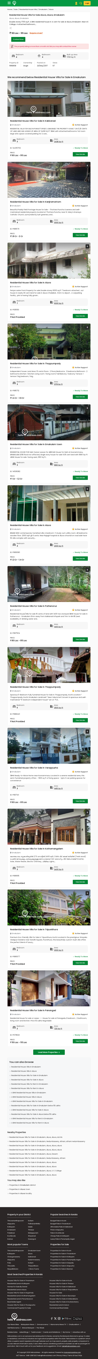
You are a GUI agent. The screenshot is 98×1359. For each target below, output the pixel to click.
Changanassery (13, 1257)
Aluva (30, 1253)
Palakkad (11, 1233)
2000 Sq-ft (58, 546)
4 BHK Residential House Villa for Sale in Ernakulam (32, 1101)
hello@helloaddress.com (71, 1346)
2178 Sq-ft (58, 384)
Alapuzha (11, 1224)
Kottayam (11, 1227)
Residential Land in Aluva (16, 1289)
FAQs (80, 1355)
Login (87, 3)
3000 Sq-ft (58, 222)
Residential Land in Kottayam (18, 1283)
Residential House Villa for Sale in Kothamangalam (36, 848)
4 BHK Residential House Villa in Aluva (26, 1097)
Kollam (30, 1221)
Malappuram (33, 1233)
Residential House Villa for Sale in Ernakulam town (36, 444)
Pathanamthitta (34, 1224)
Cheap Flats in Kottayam (59, 1236)
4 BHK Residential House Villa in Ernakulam (28, 1092)
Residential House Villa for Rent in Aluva (27, 1088)
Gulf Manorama (13, 1328)
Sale (16, 9)
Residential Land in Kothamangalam (21, 1296)
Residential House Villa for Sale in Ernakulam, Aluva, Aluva (32, 1162)
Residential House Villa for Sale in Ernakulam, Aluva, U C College (35, 1171)
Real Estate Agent (14, 1302)
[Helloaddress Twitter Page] (55, 1319)
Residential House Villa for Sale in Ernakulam (29, 1075)
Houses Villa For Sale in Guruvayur (63, 1296)
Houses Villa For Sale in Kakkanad (63, 1287)
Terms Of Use (72, 1355)
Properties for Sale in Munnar (61, 1269)
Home (9, 9)
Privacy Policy (62, 1355)
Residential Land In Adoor (59, 1305)
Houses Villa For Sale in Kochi (61, 1280)
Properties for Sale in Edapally (62, 1263)
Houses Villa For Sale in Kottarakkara (64, 1299)
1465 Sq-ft (58, 788)
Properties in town (19, 1189)
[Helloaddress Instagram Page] (59, 1319)
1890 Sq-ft (58, 465)
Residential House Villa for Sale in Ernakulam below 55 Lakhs (35, 1105)
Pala (9, 1263)
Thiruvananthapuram (15, 1221)
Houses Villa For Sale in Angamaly (20, 1293)
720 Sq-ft (58, 1028)
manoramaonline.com (72, 1352)
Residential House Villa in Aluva (24, 1071)
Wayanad (32, 1236)
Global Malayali (28, 1328)
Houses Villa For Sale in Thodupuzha (21, 1305)
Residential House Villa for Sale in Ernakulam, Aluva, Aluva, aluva (35, 1145)
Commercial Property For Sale (19, 1308)
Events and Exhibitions (52, 1332)
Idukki (30, 1227)
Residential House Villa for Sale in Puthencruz (33, 606)
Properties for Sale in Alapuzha (62, 1266)
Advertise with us (79, 1332)
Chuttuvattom (74, 1324)
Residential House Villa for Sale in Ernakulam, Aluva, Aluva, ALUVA (35, 1137)
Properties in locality (20, 1193)
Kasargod (32, 1239)
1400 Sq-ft (58, 627)
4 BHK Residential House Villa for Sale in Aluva (30, 1110)
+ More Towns (33, 1269)
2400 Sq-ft (58, 869)
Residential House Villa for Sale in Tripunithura (34, 929)
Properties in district (22, 1185)
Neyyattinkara (12, 1269)
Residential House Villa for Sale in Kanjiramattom (35, 201)
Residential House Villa (28, 9)
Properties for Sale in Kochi (60, 1250)
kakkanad (32, 1257)
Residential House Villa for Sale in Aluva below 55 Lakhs (33, 1114)
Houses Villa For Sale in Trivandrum (20, 1280)
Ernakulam (43, 9)
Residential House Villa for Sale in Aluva (30, 282)
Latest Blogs (24, 1332)
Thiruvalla (11, 1266)
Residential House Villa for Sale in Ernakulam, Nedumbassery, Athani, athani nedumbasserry (47, 1141)
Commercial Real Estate (59, 1308)
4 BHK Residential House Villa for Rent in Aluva (30, 1123)
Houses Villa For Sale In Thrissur (62, 1283)
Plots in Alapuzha (57, 1230)
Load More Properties (48, 1052)
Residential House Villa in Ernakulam (26, 1067)
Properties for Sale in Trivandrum (63, 1253)
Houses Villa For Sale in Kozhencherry (64, 1302)
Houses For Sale (56, 1293)
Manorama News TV (59, 1324)
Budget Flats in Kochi (58, 1221)
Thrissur (31, 1230)
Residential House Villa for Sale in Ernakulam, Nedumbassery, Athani (37, 1158)
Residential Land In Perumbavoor (20, 1299)
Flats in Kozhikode (57, 1233)
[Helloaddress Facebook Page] (51, 1319)
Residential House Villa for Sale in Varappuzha (34, 767)
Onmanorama (42, 1324)
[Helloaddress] (14, 3)
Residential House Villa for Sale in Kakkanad (33, 120)
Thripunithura (33, 1266)
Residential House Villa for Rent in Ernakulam (29, 1084)
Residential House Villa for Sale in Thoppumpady (35, 363)
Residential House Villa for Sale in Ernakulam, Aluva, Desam (33, 1154)
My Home (66, 1332)
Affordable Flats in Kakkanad (61, 1227)
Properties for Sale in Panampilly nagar (65, 1260)
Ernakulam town (34, 1250)
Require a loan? (36, 33)
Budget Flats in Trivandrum (60, 1224)
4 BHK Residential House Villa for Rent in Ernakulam (32, 1118)
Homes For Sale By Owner (17, 1287)
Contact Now (18, 39)
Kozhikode (11, 1236)
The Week (40, 1328)
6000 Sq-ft (58, 303)
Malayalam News (28, 1324)
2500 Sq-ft (58, 707)
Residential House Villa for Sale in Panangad (33, 1010)
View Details (80, 154)
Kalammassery (34, 1260)
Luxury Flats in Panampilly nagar (62, 1239)
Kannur (10, 1239)
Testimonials (36, 1332)
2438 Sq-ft (58, 141)
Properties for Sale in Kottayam (62, 1257)
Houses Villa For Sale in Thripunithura (64, 1289)
